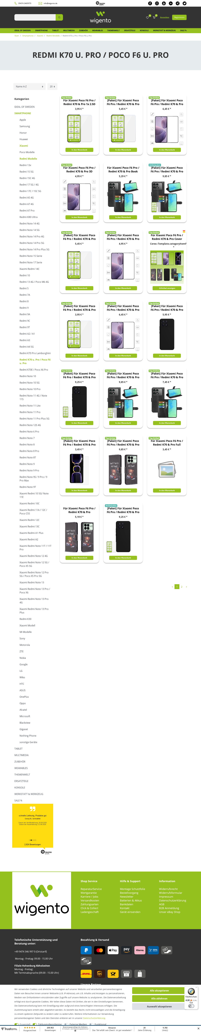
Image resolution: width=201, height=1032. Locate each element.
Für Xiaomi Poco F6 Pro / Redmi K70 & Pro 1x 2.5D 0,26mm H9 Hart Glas (79, 102)
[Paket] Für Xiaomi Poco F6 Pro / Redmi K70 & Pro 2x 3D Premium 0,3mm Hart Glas (167, 102)
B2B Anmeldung (169, 908)
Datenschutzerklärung (172, 900)
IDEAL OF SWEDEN (22, 30)
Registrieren (179, 17)
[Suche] (59, 17)
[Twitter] (185, 3)
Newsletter (126, 896)
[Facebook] (150, 3)
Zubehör (83, 30)
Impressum (166, 896)
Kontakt (124, 908)
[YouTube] (164, 3)
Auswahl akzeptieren (159, 1006)
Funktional (100, 1024)
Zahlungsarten (89, 904)
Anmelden (164, 17)
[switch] (191, 1006)
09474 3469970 (24, 3)
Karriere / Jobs (89, 896)
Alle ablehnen (159, 998)
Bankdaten (126, 904)
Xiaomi (39, 35)
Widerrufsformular (170, 893)
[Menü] (196, 988)
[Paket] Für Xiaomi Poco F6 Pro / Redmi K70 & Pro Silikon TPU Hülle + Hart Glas (123, 510)
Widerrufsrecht (168, 889)
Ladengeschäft (90, 912)
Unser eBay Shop (169, 912)
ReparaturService (91, 889)
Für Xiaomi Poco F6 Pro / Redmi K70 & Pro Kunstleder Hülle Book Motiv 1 (79, 510)
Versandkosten (90, 900)
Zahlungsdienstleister (50, 1024)
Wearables (97, 30)
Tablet (55, 30)
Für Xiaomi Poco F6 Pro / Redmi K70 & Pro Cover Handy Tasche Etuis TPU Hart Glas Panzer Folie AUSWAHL (167, 237)
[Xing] (178, 3)
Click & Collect (89, 908)
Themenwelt (113, 30)
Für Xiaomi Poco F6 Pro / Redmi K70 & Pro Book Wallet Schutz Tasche (123, 169)
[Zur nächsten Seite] (186, 586)
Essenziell (25, 1024)
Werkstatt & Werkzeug (164, 30)
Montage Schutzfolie (132, 889)
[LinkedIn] (171, 3)
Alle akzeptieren (159, 990)
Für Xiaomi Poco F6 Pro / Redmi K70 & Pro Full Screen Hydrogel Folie (167, 442)
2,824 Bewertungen (32, 844)
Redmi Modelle (53, 35)
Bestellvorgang (129, 893)
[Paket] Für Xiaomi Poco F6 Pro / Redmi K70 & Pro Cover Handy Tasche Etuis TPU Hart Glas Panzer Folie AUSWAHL (79, 237)
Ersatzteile (129, 30)
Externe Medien (78, 1024)
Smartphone (41, 30)
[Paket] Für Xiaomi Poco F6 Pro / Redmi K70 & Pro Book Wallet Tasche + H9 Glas (167, 169)
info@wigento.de (50, 3)
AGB (161, 904)
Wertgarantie (89, 893)
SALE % (183, 30)
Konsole (144, 30)
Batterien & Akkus (131, 900)
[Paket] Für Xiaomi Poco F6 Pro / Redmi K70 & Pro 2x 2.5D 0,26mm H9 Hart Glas (123, 102)
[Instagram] (157, 3)
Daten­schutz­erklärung (94, 1018)
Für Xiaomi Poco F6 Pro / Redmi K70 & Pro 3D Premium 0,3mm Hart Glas (79, 169)
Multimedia (69, 30)
